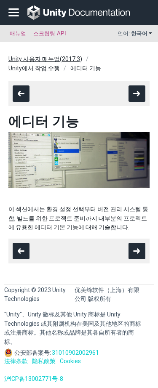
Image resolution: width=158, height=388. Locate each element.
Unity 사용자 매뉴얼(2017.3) (45, 59)
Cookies (70, 361)
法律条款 (16, 361)
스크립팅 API (49, 33)
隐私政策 (44, 361)
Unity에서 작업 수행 (34, 68)
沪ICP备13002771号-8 (33, 378)
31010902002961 (75, 352)
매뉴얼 (18, 33)
